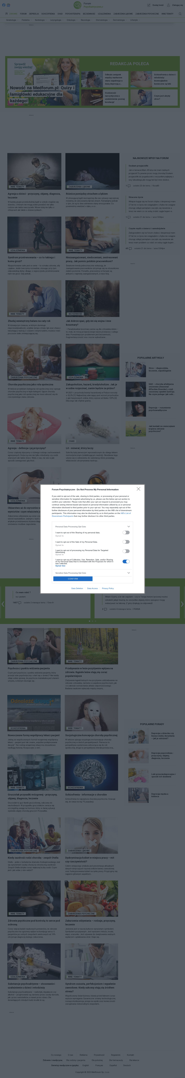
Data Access (92, 588)
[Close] (139, 489)
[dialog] (92, 539)
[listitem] (92, 526)
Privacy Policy (108, 588)
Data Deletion (77, 588)
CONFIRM (73, 579)
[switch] (126, 532)
